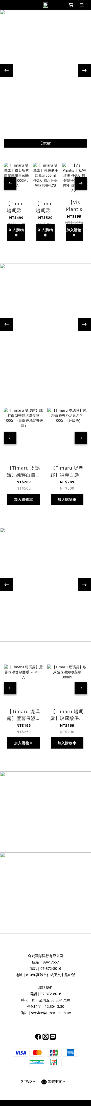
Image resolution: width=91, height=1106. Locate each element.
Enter (45, 143)
